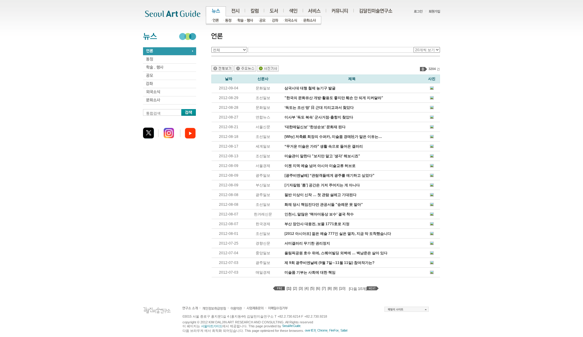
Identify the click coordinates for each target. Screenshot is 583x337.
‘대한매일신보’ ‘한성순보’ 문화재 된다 (315, 127)
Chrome (322, 330)
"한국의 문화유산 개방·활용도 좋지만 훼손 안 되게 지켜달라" (334, 98)
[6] (318, 288)
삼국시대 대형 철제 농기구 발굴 (310, 88)
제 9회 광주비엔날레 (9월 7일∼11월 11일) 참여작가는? (329, 263)
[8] (330, 288)
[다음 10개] (358, 289)
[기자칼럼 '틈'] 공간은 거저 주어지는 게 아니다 (322, 185)
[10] (342, 288)
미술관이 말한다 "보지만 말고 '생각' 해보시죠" (322, 156)
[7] (324, 288)
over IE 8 (310, 330)
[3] (301, 288)
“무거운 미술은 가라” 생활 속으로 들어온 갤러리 (324, 146)
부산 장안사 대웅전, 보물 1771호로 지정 (317, 224)
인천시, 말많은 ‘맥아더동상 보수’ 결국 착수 (319, 214)
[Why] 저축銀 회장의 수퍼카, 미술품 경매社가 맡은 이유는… (333, 137)
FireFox (334, 330)
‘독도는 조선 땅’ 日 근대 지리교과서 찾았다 (319, 107)
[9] (335, 288)
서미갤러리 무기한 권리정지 (307, 243)
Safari (343, 330)
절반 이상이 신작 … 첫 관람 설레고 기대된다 (320, 195)
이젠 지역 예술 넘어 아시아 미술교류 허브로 (320, 166)
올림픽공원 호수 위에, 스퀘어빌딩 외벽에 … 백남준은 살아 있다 (336, 253)
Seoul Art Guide (291, 326)
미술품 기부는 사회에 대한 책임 (310, 272)
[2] (295, 288)
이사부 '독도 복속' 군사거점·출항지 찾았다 (319, 117)
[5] (312, 288)
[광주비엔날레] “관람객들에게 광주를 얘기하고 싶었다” (329, 175)
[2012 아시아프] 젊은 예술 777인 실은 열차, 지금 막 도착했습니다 (338, 234)
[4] (307, 288)
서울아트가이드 (211, 326)
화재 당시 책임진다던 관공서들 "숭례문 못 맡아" (324, 204)
